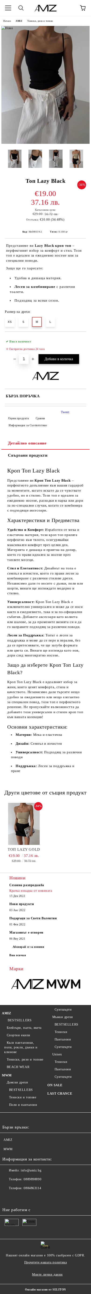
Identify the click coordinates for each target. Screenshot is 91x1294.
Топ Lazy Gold (24, 849)
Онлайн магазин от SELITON (45, 1289)
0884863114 (32, 1188)
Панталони (63, 1039)
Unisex (57, 1054)
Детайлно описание (27, 443)
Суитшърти (63, 1009)
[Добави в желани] (79, 339)
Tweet (65, 412)
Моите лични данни (47, 1274)
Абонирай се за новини (28, 946)
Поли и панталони (23, 1105)
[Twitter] (18, 1197)
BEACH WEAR (18, 1067)
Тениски (61, 1032)
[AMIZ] (27, 984)
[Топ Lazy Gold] (24, 824)
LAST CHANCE (59, 1093)
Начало (7, 21)
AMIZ (19, 21)
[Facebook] (8, 1197)
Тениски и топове (22, 1097)
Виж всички (17, 955)
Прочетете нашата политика (45, 1262)
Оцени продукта (18, 418)
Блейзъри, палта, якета (24, 1028)
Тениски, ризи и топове (40, 21)
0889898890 (32, 1179)
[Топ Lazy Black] (45, 143)
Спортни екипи (18, 1035)
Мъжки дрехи (62, 1017)
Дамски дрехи (17, 1082)
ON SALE (55, 1085)
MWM (7, 1075)
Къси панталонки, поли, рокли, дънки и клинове (20, 1047)
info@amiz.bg (31, 1170)
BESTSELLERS (19, 1020)
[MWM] (63, 984)
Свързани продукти (28, 455)
